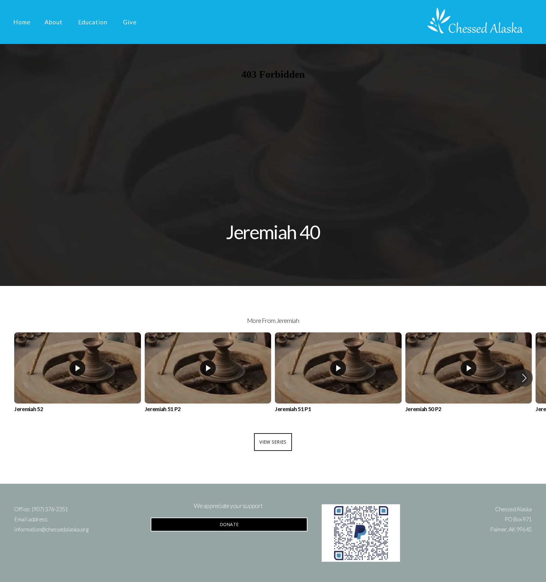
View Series (272, 442)
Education (93, 22)
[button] (524, 378)
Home (22, 22)
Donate (229, 524)
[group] (77, 378)
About (54, 22)
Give (130, 22)
